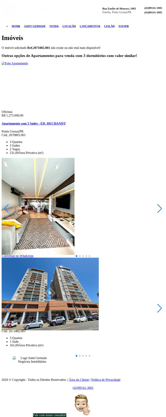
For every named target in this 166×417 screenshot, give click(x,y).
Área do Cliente (79, 379)
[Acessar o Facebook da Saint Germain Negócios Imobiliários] (29, 368)
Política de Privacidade (105, 379)
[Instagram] (156, 26)
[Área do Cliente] (162, 26)
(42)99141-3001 (153, 7)
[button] (76, 256)
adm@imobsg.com (92, 364)
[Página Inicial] (26, 17)
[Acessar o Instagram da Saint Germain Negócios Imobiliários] (34, 368)
